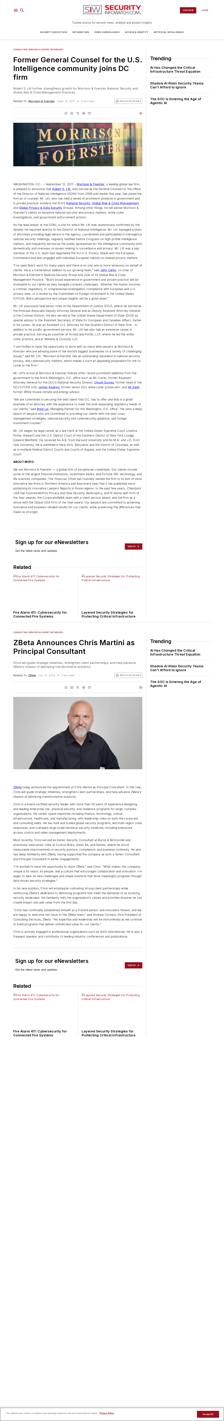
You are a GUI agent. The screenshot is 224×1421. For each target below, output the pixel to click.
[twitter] (77, 113)
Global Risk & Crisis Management (115, 203)
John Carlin (108, 270)
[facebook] (66, 113)
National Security (78, 203)
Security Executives (53, 32)
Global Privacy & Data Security (40, 208)
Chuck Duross (104, 382)
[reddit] (83, 113)
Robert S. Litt (61, 189)
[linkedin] (71, 113)
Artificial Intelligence (169, 32)
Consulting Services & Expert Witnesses (38, 49)
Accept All (208, 1414)
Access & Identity (136, 32)
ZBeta (32, 675)
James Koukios (49, 387)
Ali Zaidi (133, 387)
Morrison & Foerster (41, 101)
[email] (89, 113)
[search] (22, 10)
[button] (15, 10)
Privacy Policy (107, 1413)
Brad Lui (43, 409)
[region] (112, 1414)
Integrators (80, 32)
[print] (140, 113)
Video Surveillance (107, 32)
